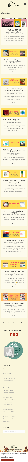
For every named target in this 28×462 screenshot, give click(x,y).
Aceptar (4, 459)
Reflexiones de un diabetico (9, 411)
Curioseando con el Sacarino (9, 383)
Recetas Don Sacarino (8, 409)
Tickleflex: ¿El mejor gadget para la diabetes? (14, 151)
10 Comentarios (14, 306)
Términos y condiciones (11, 449)
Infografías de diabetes (9, 274)
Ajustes (17, 459)
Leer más (13, 42)
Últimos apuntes (18, 32)
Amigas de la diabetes (8, 371)
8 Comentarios (22, 214)
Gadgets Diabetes (10, 153)
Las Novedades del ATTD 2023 (14, 240)
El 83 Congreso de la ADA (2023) (14, 119)
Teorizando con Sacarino (8, 418)
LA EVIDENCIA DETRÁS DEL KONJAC (14, 212)
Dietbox (4, 385)
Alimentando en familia (10, 32)
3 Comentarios (19, 62)
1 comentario (19, 93)
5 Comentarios (18, 185)
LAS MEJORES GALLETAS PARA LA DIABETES (14, 181)
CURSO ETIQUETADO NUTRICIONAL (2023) (14, 30)
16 (21, 322)
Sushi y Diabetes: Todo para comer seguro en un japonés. (14, 89)
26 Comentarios (18, 122)
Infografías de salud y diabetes (14, 303)
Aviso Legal (16, 451)
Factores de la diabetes (8, 390)
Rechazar (10, 459)
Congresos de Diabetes (10, 121)
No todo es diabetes (7, 402)
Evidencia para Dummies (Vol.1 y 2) (14, 272)
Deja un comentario (19, 33)
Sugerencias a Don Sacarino (9, 416)
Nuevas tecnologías (7, 404)
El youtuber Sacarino (7, 387)
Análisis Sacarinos (6, 214)
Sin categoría (6, 414)
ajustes (11, 457)
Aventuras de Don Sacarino (9, 378)
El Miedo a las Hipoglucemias (14, 60)
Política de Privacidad (8, 451)
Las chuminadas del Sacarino (9, 399)
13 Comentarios (14, 243)
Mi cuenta (19, 449)
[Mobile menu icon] (25, 4)
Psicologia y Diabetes (10, 61)
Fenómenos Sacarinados (8, 392)
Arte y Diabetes (6, 375)
